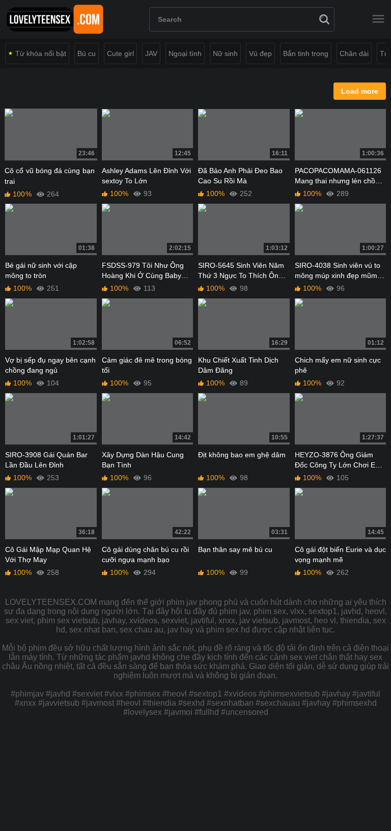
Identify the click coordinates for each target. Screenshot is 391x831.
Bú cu (86, 53)
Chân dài (354, 53)
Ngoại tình (185, 53)
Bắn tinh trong (305, 53)
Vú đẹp (260, 53)
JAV (151, 53)
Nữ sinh (225, 53)
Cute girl (120, 53)
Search (324, 19)
